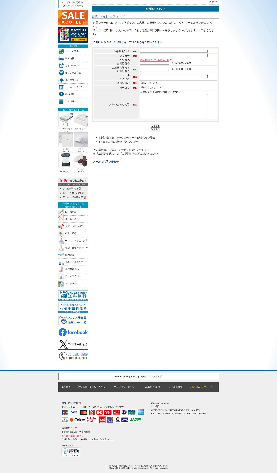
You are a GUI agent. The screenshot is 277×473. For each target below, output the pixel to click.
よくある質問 (175, 387)
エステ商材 (70, 283)
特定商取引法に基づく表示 (91, 387)
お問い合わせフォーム (201, 387)
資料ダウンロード (74, 80)
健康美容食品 (72, 269)
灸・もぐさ (70, 219)
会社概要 (66, 387)
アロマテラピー (73, 276)
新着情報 (69, 58)
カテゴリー (70, 101)
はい (144, 82)
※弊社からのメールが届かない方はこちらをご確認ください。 (129, 42)
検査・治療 (70, 233)
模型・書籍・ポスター (76, 248)
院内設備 (69, 255)
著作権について (153, 387)
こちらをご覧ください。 (101, 439)
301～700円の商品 (73, 193)
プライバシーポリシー (125, 387)
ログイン (213, 2)
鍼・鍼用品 (70, 212)
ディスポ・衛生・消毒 (76, 240)
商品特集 (69, 94)
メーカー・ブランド (75, 87)
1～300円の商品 (72, 188)
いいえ (154, 82)
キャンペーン (72, 65)
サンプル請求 (72, 51)
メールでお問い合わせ (106, 161)
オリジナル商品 (73, 73)
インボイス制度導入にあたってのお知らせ (73, 4)
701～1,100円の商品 (74, 197)
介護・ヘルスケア (74, 262)
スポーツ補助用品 (74, 226)
